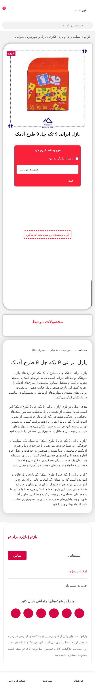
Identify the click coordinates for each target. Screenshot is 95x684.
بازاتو (87, 36)
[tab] (81, 350)
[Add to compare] (51, 288)
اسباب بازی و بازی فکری (65, 36)
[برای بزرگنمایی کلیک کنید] (80, 121)
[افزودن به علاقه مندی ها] (43, 288)
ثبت (70, 180)
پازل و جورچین (36, 36)
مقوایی (20, 36)
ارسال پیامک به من (61, 158)
